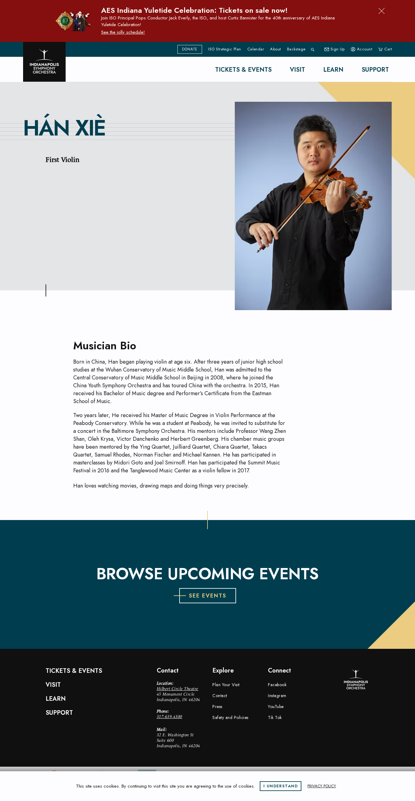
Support (375, 69)
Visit (297, 69)
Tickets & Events (243, 69)
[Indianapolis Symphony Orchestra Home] (44, 62)
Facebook (277, 684)
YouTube (276, 706)
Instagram (277, 695)
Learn (333, 69)
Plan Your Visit (226, 684)
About (275, 49)
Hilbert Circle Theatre (177, 688)
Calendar (255, 49)
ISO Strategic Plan (224, 49)
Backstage (296, 49)
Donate (189, 49)
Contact (219, 695)
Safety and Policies (230, 717)
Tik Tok (275, 717)
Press (217, 706)
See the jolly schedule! (123, 32)
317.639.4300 (169, 716)
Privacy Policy (321, 786)
